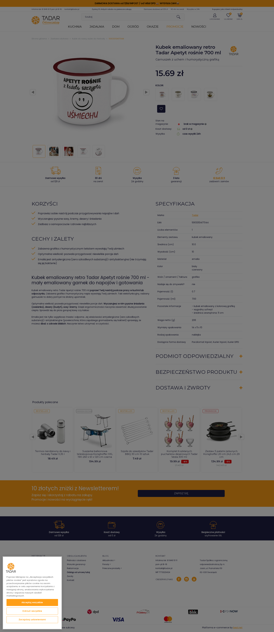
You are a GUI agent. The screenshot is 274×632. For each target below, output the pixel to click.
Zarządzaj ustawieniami (32, 619)
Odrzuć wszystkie (32, 610)
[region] (32, 592)
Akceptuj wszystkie (32, 602)
